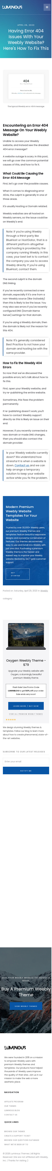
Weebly (44, 590)
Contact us (22, 465)
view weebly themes (26, 1006)
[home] (22, 7)
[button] (47, 7)
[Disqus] (26, 826)
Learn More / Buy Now (26, 706)
